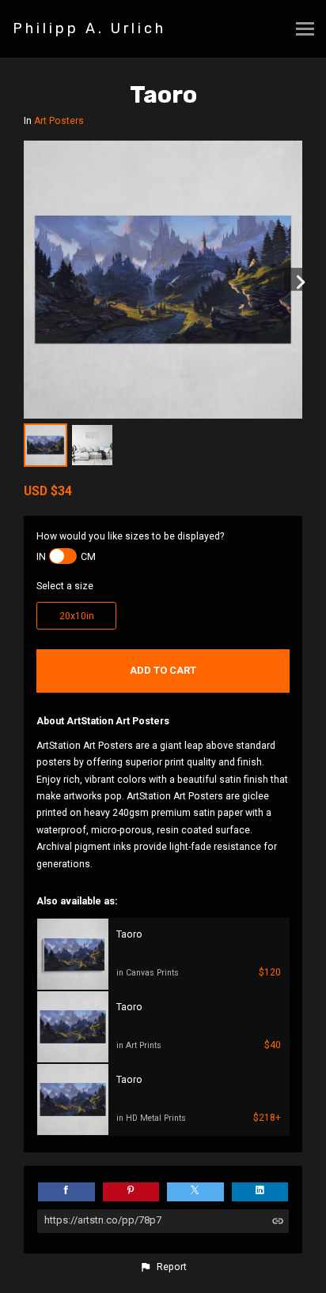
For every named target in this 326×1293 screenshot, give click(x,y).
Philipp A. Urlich (89, 28)
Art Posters (59, 120)
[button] (163, 1267)
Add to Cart (163, 670)
